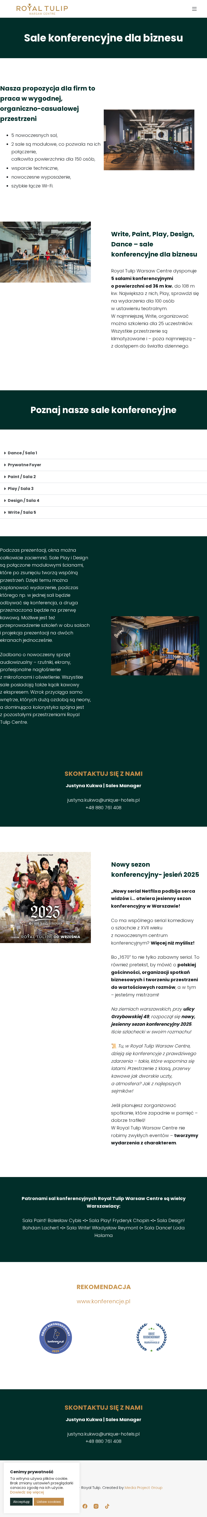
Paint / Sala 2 (22, 477)
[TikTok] (107, 1506)
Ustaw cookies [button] (49, 1501)
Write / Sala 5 (22, 512)
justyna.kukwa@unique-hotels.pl (103, 800)
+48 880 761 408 (103, 807)
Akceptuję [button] (21, 1501)
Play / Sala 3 (21, 489)
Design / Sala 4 (23, 500)
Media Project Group (144, 1487)
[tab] (103, 453)
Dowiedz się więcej (27, 1492)
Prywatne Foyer (24, 465)
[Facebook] (85, 1506)
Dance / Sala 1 (22, 453)
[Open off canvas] (194, 9)
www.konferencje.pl (103, 1301)
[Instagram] (96, 1506)
